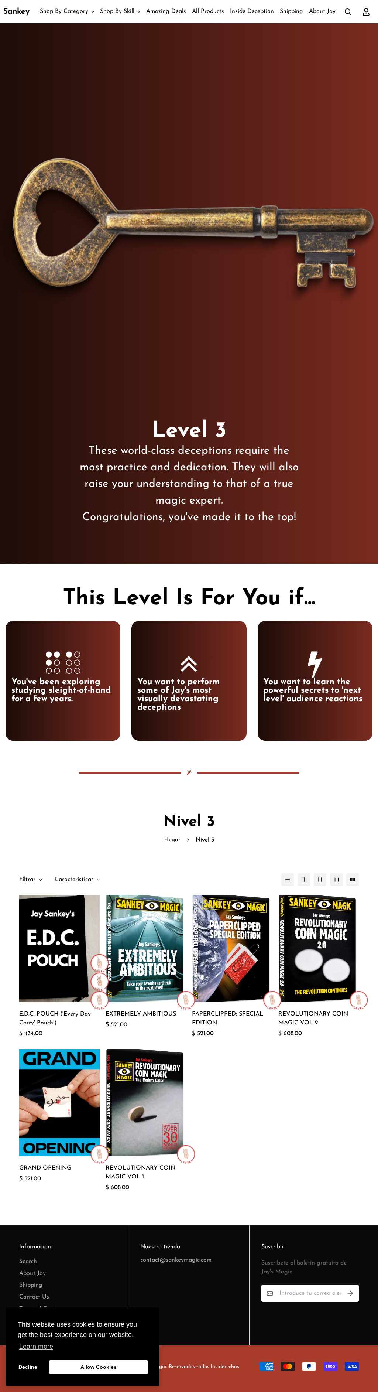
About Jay (322, 11)
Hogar (172, 840)
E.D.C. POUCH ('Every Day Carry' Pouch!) (55, 1018)
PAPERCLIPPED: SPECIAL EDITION (227, 1018)
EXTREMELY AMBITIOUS (141, 1014)
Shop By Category (64, 11)
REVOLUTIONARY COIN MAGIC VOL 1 (140, 1172)
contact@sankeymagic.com (176, 1260)
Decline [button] (27, 1367)
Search (28, 1262)
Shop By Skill (117, 11)
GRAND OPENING (45, 1168)
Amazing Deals (166, 11)
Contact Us (34, 1297)
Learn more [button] (36, 1346)
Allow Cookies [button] (98, 1367)
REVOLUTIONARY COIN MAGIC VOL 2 (313, 1018)
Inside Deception (252, 11)
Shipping (291, 11)
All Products (208, 11)
